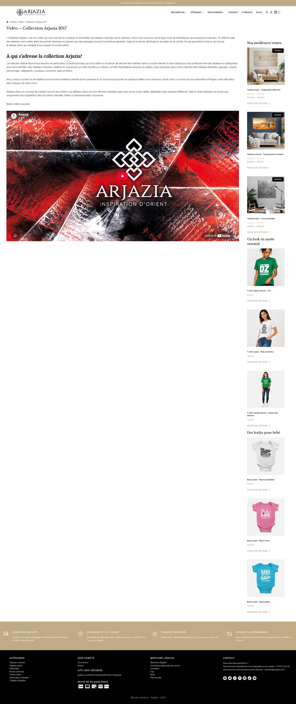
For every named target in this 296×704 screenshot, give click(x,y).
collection (126, 37)
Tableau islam (16, 665)
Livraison (154, 668)
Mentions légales (158, 662)
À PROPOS (247, 12)
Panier (81, 665)
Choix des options (257, 103)
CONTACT (233, 12)
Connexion (83, 662)
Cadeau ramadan (18, 680)
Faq (152, 671)
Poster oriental (17, 671)
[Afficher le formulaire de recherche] (266, 12)
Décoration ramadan (19, 677)
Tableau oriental (17, 662)
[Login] (271, 12)
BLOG (259, 12)
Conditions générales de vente (165, 665)
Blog (152, 674)
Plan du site (155, 677)
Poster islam (15, 674)
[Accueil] (7, 22)
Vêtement (14, 668)
